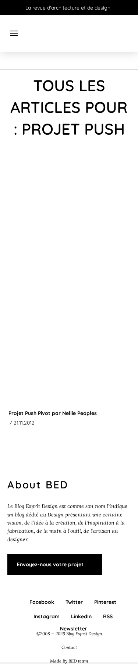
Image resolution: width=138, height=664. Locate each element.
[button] (14, 33)
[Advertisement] (69, 226)
